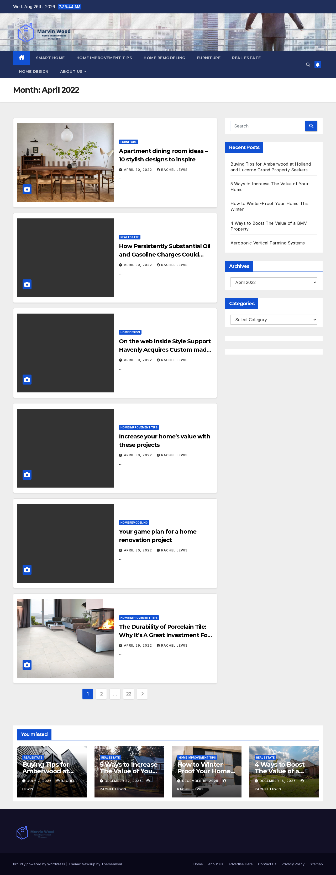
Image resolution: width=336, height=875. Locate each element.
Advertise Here (240, 864)
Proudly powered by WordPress (39, 864)
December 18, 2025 (200, 781)
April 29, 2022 (138, 645)
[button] (308, 64)
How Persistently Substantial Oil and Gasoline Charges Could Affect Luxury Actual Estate (164, 255)
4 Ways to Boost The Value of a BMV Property (279, 771)
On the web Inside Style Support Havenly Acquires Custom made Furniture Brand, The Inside (165, 350)
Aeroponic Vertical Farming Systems (267, 242)
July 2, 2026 (40, 781)
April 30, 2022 (138, 170)
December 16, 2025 (278, 781)
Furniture (209, 57)
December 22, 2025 (124, 781)
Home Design (34, 71)
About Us (72, 71)
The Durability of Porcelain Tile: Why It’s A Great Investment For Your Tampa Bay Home (164, 635)
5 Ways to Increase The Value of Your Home (128, 771)
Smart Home (50, 57)
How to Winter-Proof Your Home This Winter (203, 771)
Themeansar (111, 864)
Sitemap (316, 864)
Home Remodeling (164, 57)
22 (129, 694)
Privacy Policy (293, 864)
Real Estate (246, 57)
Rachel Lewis (174, 170)
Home (198, 864)
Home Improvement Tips (104, 57)
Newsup (88, 864)
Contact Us (267, 864)
